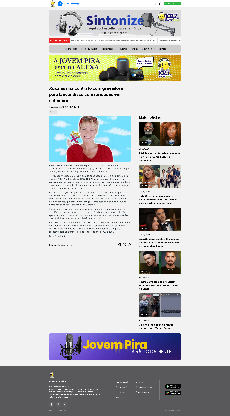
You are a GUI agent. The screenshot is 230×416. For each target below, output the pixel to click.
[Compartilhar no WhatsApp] (129, 245)
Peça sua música (89, 49)
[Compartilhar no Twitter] (124, 245)
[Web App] (155, 3)
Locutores (122, 49)
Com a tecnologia (169, 410)
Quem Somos (148, 49)
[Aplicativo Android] (159, 3)
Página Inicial (71, 49)
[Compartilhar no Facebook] (119, 245)
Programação (107, 49)
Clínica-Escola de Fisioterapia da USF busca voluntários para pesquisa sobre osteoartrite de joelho (89, 41)
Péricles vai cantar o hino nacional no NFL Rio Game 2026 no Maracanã (174, 41)
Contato (162, 49)
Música (53, 112)
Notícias (134, 49)
